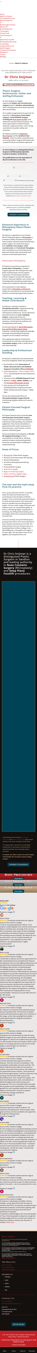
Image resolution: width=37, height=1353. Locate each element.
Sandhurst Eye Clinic (18, 839)
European (17, 196)
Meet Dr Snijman (7, 1265)
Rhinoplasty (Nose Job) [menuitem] (8, 42)
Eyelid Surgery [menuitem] (5, 48)
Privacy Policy (12, 1337)
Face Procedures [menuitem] (6, 36)
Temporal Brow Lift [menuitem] (7, 46)
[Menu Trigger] (0, 1)
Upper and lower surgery (15, 474)
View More (18, 878)
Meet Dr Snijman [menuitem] (6, 16)
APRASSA (6, 189)
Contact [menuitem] (3, 54)
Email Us (22, 1351)
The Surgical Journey (8, 1267)
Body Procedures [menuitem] (6, 21)
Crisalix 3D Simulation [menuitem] (8, 50)
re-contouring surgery (14, 472)
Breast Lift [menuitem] (3, 27)
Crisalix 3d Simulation (8, 1269)
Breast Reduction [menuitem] (6, 29)
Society (29, 196)
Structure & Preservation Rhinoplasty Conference (14, 1240)
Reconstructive (9, 476)
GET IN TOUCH (18, 1324)
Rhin (21, 196)
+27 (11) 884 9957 (7, 1301)
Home (11, 63)
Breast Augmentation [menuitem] (7, 25)
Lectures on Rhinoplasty (10, 1245)
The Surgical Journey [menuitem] (7, 18)
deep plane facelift (20, 119)
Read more (10, 1222)
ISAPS (6, 191)
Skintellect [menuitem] (4, 52)
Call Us (14, 1351)
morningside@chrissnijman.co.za (12, 1303)
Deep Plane (11, 469)
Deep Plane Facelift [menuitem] (7, 40)
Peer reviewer (9, 385)
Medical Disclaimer (23, 1337)
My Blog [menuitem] (3, 57)
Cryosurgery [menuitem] (4, 31)
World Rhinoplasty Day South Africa (14, 1251)
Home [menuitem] (2, 14)
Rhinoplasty (16, 115)
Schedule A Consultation (18, 214)
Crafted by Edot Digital (18, 1345)
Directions (32, 1351)
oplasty (25, 196)
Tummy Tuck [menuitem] (4, 33)
